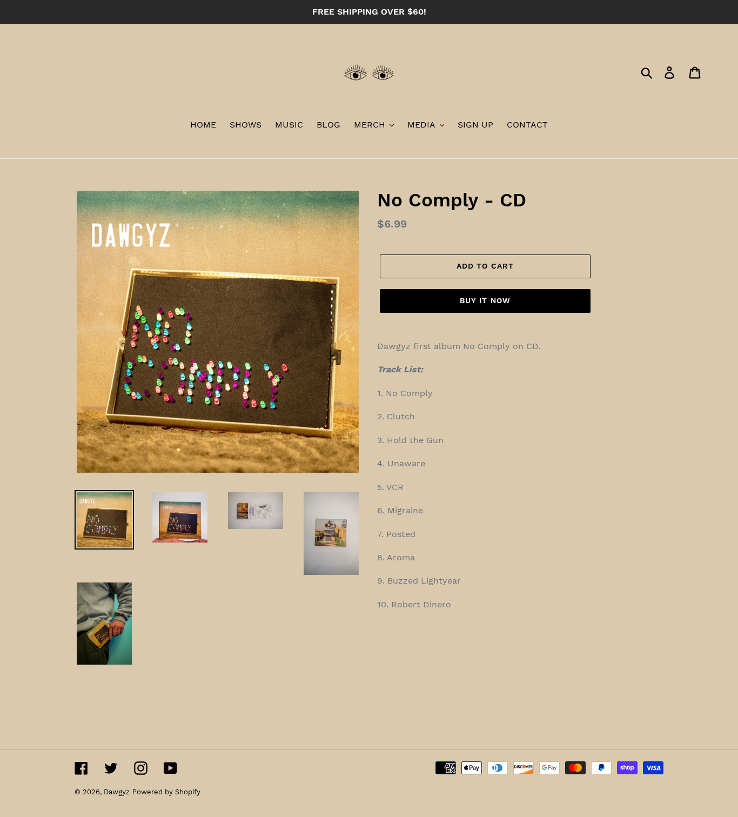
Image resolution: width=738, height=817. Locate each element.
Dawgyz (117, 792)
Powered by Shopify (166, 792)
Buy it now (485, 300)
